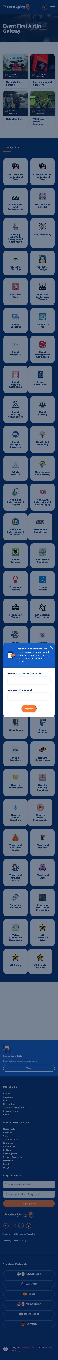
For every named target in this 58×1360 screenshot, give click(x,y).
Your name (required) (20, 690)
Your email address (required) (24, 674)
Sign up (29, 708)
